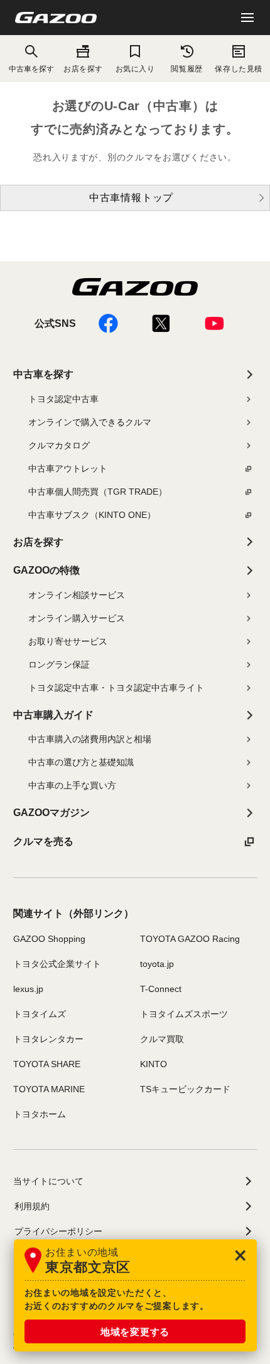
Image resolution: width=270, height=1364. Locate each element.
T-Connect (160, 989)
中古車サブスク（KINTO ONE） (92, 515)
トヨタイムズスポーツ (184, 1014)
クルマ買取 (162, 1039)
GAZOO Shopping (49, 939)
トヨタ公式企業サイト (57, 964)
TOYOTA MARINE (49, 1089)
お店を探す (83, 69)
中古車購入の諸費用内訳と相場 (89, 739)
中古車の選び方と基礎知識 (81, 762)
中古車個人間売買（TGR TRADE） (97, 492)
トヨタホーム (39, 1114)
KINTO (153, 1064)
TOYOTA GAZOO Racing (190, 939)
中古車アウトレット (67, 468)
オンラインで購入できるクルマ (89, 422)
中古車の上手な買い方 (72, 785)
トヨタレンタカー (48, 1039)
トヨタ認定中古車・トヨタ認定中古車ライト (116, 688)
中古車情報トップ (131, 197)
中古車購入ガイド (53, 715)
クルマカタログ (59, 445)
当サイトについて (48, 1181)
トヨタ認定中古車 (63, 399)
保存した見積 (238, 69)
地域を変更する (135, 1331)
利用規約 (32, 1206)
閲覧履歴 (186, 69)
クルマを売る (43, 841)
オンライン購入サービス (76, 618)
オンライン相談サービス (76, 595)
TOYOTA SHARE (46, 1064)
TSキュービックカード (185, 1089)
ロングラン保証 (59, 664)
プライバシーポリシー (58, 1231)
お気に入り (135, 69)
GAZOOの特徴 (46, 570)
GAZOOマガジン (51, 812)
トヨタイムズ (39, 1014)
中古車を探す (43, 374)
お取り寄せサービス (67, 641)
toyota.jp (157, 964)
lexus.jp (28, 989)
